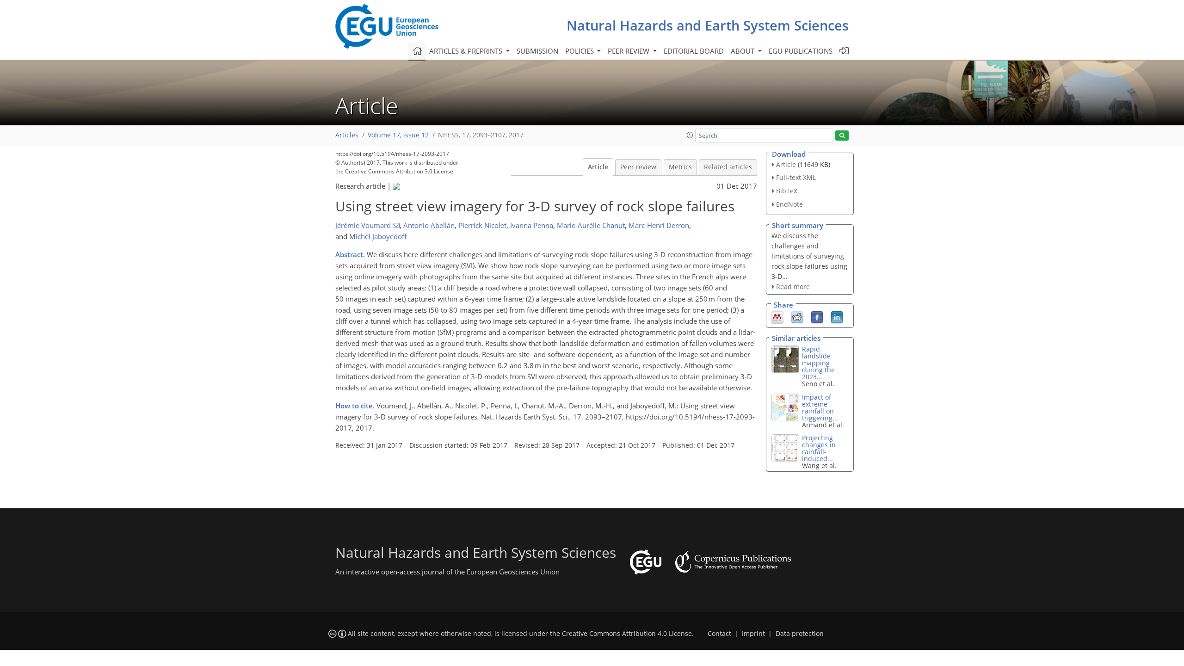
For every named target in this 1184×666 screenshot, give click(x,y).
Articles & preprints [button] (466, 51)
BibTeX (786, 190)
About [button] (743, 51)
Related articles (728, 167)
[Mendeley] (777, 316)
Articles (346, 135)
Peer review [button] (629, 51)
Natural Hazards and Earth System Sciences (708, 25)
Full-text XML (796, 177)
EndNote (789, 204)
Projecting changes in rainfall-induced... (819, 448)
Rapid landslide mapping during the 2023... (818, 363)
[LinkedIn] (837, 316)
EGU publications (800, 51)
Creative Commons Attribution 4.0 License (627, 633)
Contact (719, 633)
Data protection (800, 633)
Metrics (680, 167)
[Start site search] (842, 135)
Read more (793, 286)
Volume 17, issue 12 (398, 135)
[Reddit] (797, 316)
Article (598, 167)
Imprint (753, 633)
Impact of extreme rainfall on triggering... (820, 407)
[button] (690, 135)
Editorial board (694, 51)
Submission (537, 51)
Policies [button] (580, 51)
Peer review (638, 167)
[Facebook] (817, 316)
